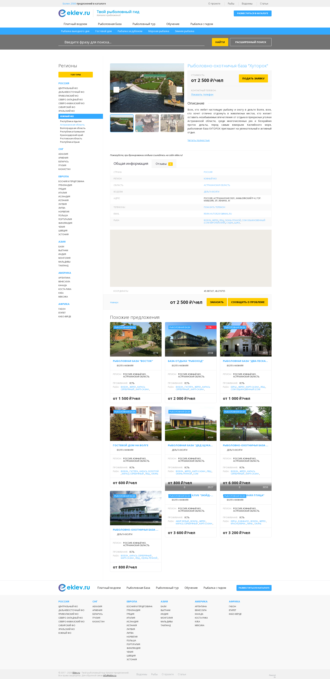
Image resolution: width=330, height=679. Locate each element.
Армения (63, 157)
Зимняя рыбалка (184, 31)
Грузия (62, 165)
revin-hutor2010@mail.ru (218, 213)
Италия (62, 192)
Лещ (221, 220)
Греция (62, 188)
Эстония (63, 234)
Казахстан (64, 169)
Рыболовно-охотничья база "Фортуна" (246, 445)
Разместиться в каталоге (252, 13)
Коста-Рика (64, 289)
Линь (250, 523)
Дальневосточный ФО (71, 92)
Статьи (264, 3)
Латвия (62, 204)
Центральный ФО (68, 88)
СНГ (61, 149)
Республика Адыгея (70, 121)
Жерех (215, 220)
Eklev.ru (76, 672)
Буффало (243, 521)
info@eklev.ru (109, 675)
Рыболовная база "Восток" (133, 360)
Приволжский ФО (68, 95)
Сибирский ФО (66, 107)
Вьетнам (63, 250)
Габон (61, 308)
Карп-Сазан (142, 389)
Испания (63, 200)
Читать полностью (199, 140)
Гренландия (65, 185)
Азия (62, 241)
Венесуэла (64, 281)
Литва (61, 207)
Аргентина (64, 277)
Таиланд (63, 265)
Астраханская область (72, 124)
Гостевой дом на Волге (130, 445)
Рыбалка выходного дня (75, 31)
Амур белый (182, 521)
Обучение (172, 24)
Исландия (64, 196)
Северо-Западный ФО (70, 99)
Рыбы (231, 3)
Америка (64, 272)
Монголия (64, 258)
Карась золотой (149, 471)
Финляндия (65, 223)
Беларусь (63, 161)
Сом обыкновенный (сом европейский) (245, 390)
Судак (229, 222)
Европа (63, 176)
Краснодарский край (71, 135)
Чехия (61, 226)
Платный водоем (75, 24)
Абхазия (63, 154)
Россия (63, 83)
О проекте (214, 3)
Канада (62, 285)
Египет (62, 312)
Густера (189, 386)
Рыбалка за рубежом (130, 31)
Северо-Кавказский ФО (71, 103)
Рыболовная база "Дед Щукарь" (191, 445)
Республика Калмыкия (72, 131)
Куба (61, 292)
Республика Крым (70, 141)
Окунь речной (233, 220)
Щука (237, 222)
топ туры (75, 74)
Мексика (63, 296)
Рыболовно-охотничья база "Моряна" (136, 529)
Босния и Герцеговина (71, 181)
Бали (61, 246)
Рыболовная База (110, 24)
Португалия (65, 219)
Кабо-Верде (64, 316)
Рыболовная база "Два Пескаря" (246, 360)
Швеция (62, 230)
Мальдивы (64, 261)
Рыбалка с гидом (201, 24)
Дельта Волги (211, 191)
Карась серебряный (133, 388)
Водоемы (247, 3)
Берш (234, 386)
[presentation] (116, 90)
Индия (62, 254)
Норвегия (63, 211)
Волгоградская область (73, 128)
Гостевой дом (103, 31)
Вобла (207, 220)
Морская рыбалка (158, 31)
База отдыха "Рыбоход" (186, 360)
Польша (63, 215)
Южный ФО (67, 116)
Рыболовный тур (144, 24)
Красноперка (238, 523)
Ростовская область (71, 138)
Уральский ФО (66, 110)
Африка (63, 304)
